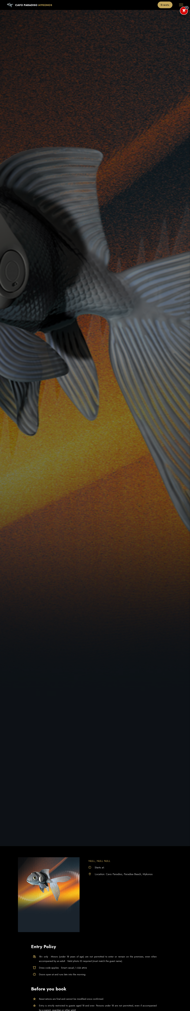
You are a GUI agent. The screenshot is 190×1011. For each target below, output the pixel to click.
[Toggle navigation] (181, 4)
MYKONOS (45, 5)
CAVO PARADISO (26, 5)
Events (165, 5)
